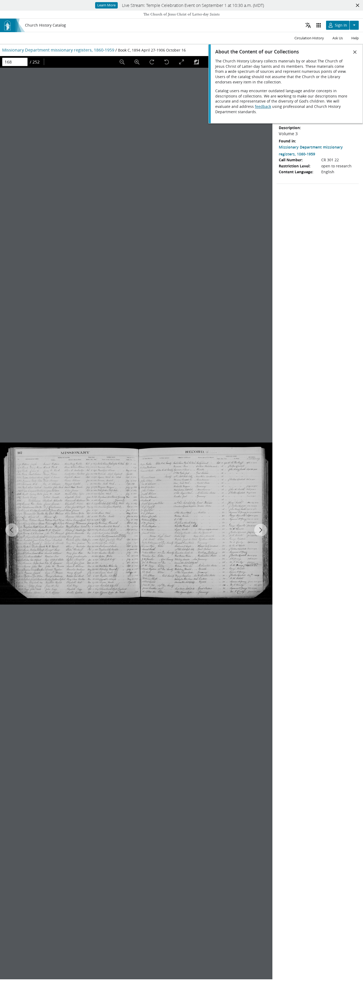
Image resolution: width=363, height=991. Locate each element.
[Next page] (260, 530)
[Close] (355, 52)
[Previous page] (12, 530)
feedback (263, 106)
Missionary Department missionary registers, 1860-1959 (58, 50)
